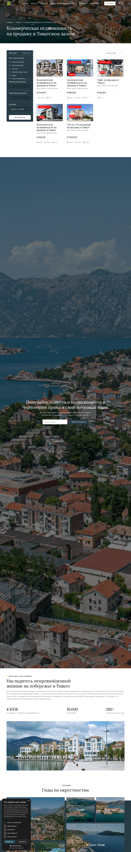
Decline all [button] (22, 841)
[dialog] (16, 824)
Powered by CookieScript (16, 848)
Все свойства (20, 117)
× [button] (28, 800)
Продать (43, 3)
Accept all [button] (9, 841)
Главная (24, 3)
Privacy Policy (7, 818)
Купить (34, 3)
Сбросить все (26, 52)
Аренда (53, 3)
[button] (67, 3)
